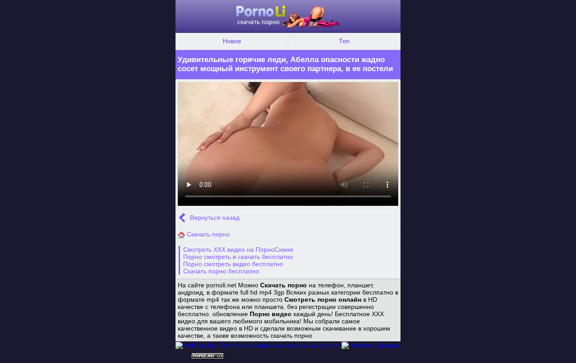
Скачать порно (207, 234)
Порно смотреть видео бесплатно (233, 264)
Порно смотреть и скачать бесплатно (238, 256)
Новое (232, 41)
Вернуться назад (213, 218)
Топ (344, 41)
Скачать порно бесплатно (221, 271)
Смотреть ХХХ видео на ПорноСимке (238, 249)
